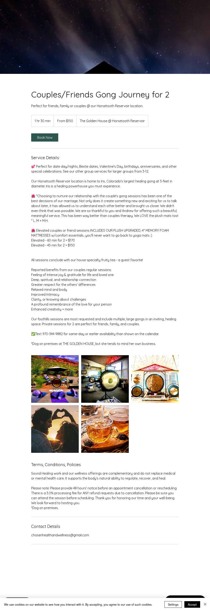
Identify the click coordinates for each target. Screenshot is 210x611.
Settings (173, 604)
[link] (44, 137)
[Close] (205, 604)
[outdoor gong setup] (55, 379)
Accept (192, 604)
